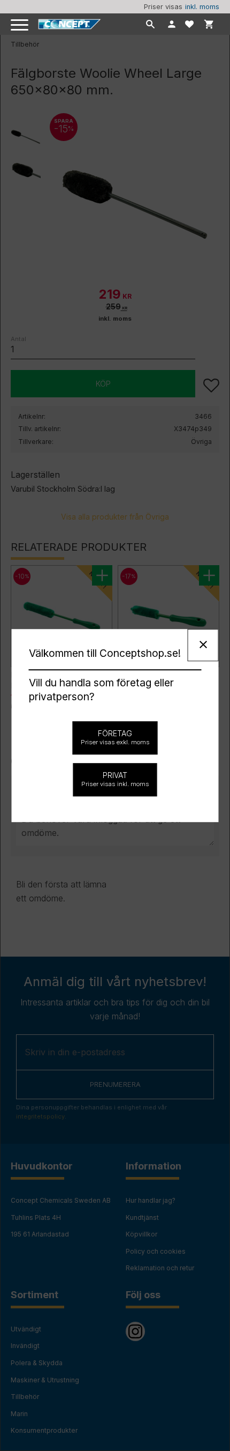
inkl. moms (202, 7)
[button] (20, 25)
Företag (115, 737)
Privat (115, 779)
